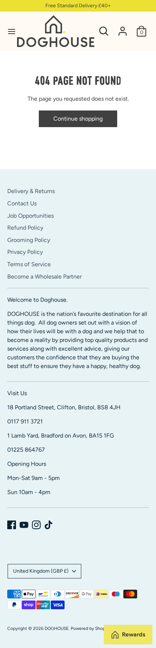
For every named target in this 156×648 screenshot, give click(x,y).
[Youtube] (24, 525)
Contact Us (22, 203)
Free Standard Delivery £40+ (78, 6)
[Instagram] (36, 525)
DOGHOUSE (57, 628)
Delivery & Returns (31, 191)
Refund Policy (25, 227)
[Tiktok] (48, 525)
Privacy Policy (25, 251)
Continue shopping (78, 118)
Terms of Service (29, 264)
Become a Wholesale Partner (44, 276)
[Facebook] (11, 525)
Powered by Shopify (90, 628)
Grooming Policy (28, 240)
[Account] (122, 28)
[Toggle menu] (8, 31)
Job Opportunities (30, 215)
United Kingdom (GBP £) (41, 571)
